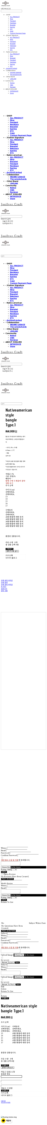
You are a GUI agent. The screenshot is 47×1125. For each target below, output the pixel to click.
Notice (12, 83)
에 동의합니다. (15, 860)
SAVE (4, 872)
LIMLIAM (13, 79)
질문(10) (4, 589)
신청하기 (5, 1090)
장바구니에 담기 (7, 1067)
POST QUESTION (8, 931)
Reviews (13, 87)
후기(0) (3, 587)
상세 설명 (4, 582)
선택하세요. (10, 492)
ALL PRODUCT (15, 17)
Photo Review (10, 874)
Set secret (5, 960)
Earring (12, 27)
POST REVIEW (7, 879)
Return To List (7, 962)
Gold (11, 31)
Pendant (13, 21)
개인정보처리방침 (5, 1102)
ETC (11, 29)
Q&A (11, 85)
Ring (11, 19)
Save (17, 962)
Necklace (13, 23)
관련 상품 (4, 591)
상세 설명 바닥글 (7, 585)
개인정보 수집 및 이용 (9, 860)
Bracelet (13, 25)
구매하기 (5, 998)
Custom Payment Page (18, 33)
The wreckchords (16, 75)
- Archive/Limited (11, 68)
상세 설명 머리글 (7, 580)
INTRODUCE (14, 91)
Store (12, 93)
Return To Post (8, 984)
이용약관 (3, 1101)
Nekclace (13, 46)
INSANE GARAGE (15, 72)
